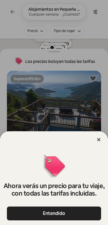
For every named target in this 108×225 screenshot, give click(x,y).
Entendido (54, 213)
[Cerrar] (98, 139)
